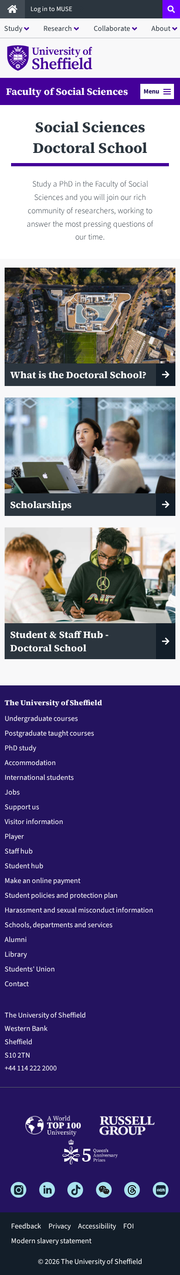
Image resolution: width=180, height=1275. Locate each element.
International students (39, 777)
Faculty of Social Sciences (67, 91)
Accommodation (30, 763)
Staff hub (19, 851)
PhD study (20, 748)
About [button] (160, 28)
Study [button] (13, 28)
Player (14, 836)
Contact (17, 984)
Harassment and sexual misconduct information (79, 910)
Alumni (16, 940)
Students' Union (30, 969)
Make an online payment (42, 881)
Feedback (26, 1226)
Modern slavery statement (51, 1241)
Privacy (59, 1226)
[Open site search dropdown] (171, 9)
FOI (128, 1226)
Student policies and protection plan (61, 895)
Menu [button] (151, 91)
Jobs (12, 792)
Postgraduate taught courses (49, 733)
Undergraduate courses (41, 719)
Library (16, 954)
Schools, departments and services (59, 925)
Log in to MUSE (52, 9)
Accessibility (97, 1226)
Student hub (24, 866)
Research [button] (57, 28)
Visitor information (34, 822)
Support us (22, 807)
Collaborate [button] (112, 28)
